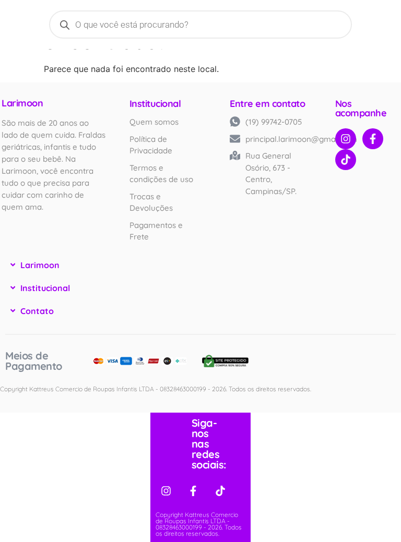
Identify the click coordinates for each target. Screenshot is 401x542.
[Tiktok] (345, 159)
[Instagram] (345, 138)
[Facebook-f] (372, 138)
